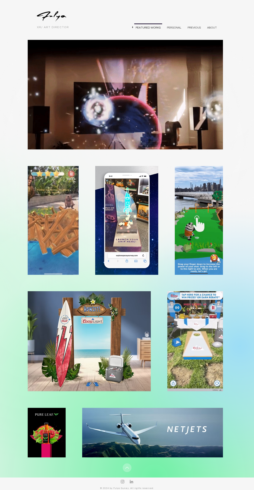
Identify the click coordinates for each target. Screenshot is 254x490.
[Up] (127, 467)
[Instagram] (122, 481)
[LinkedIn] (131, 481)
